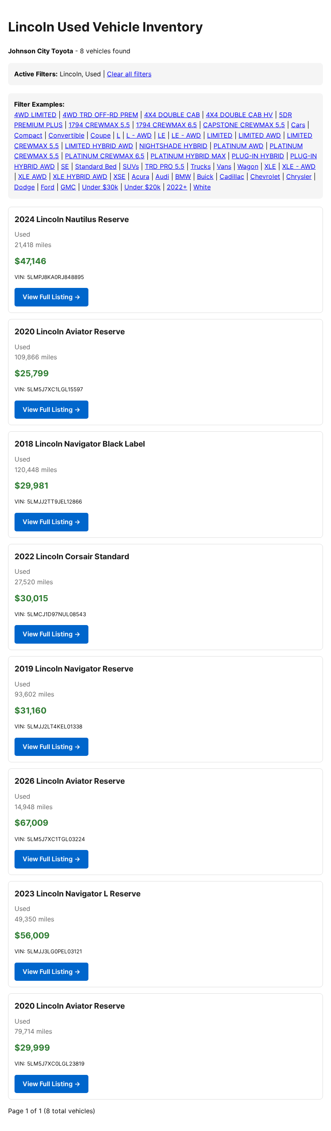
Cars (298, 125)
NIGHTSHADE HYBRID (173, 146)
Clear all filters (129, 74)
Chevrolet (265, 176)
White (202, 187)
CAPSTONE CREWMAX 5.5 (244, 125)
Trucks (201, 166)
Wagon (247, 166)
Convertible (66, 135)
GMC (68, 187)
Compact (28, 135)
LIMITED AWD (260, 135)
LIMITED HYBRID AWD (99, 146)
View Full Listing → (51, 297)
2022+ (177, 187)
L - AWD (139, 135)
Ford (47, 187)
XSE (119, 176)
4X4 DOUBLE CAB (172, 115)
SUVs (131, 166)
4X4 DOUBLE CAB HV (239, 115)
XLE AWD (32, 176)
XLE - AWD (299, 166)
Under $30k (100, 187)
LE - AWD (186, 135)
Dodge (24, 187)
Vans (224, 166)
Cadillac (232, 176)
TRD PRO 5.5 (164, 166)
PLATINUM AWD (239, 146)
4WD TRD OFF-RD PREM (100, 115)
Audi (162, 176)
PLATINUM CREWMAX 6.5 (105, 156)
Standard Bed (96, 166)
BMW (183, 176)
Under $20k (142, 187)
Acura (140, 176)
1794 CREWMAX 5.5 (99, 125)
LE (162, 135)
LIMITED (220, 135)
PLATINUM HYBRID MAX (188, 156)
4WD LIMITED (35, 115)
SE (65, 166)
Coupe (100, 135)
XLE (270, 166)
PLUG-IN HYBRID (258, 156)
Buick (205, 176)
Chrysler (299, 176)
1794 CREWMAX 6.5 (166, 125)
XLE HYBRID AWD (80, 176)
